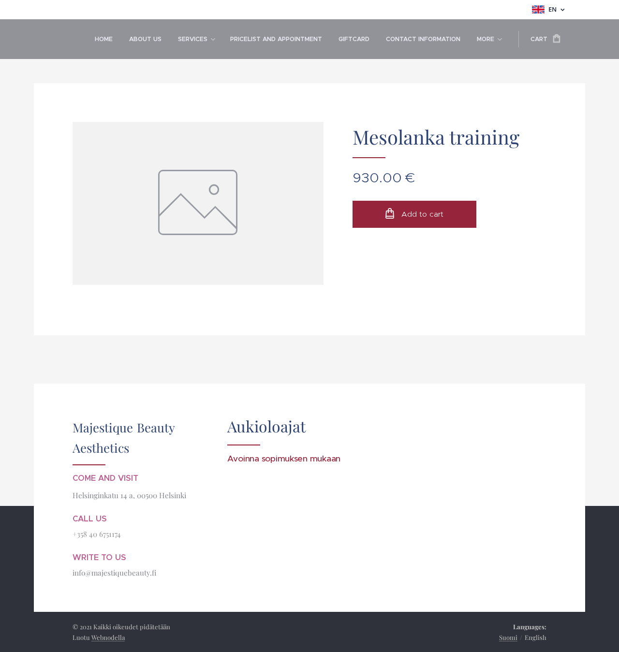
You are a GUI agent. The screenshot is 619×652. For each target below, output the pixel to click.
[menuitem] (104, 39)
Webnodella (108, 637)
